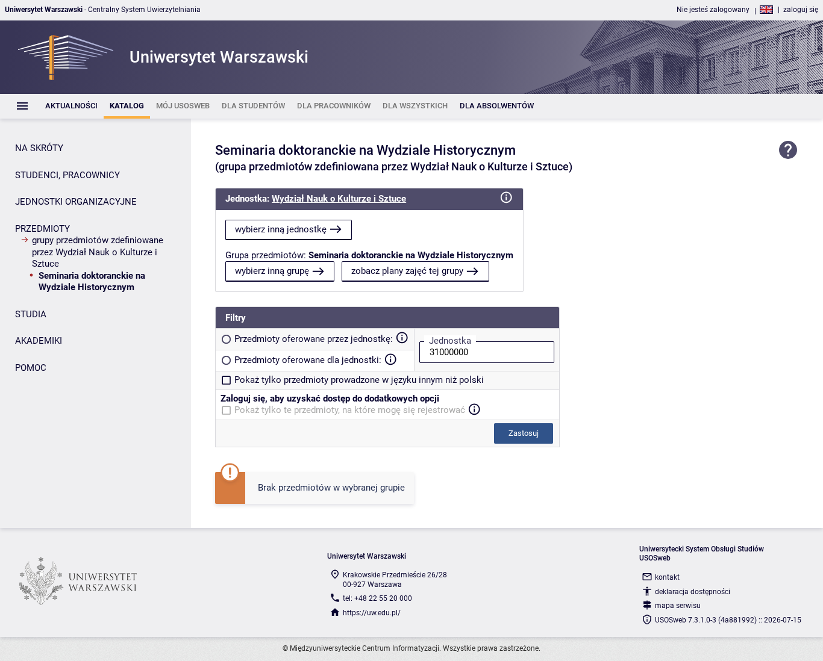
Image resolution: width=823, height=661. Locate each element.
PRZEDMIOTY (42, 228)
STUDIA (30, 314)
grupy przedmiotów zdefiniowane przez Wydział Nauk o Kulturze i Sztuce (97, 252)
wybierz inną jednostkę (281, 229)
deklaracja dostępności (692, 592)
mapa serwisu (678, 605)
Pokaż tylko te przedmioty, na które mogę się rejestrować (349, 410)
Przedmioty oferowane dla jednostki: (308, 360)
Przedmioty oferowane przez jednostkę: (313, 339)
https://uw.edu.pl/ (372, 613)
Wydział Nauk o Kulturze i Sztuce (339, 198)
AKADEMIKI (38, 340)
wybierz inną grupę (272, 270)
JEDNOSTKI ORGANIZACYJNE (76, 201)
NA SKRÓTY (39, 148)
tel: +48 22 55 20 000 (377, 598)
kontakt (667, 577)
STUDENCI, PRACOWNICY (67, 175)
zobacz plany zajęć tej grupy (407, 270)
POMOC (30, 367)
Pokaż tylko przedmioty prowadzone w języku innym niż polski (359, 379)
